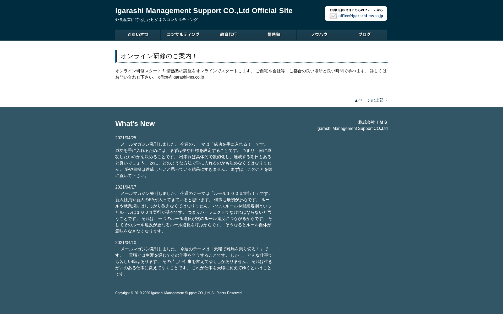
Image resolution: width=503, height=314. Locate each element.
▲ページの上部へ (371, 100)
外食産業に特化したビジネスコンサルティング (156, 20)
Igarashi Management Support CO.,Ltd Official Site (204, 11)
